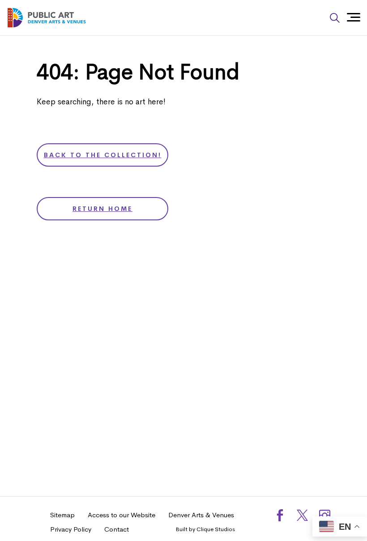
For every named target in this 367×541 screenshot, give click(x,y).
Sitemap (62, 515)
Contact (116, 529)
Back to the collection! (103, 155)
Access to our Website (121, 515)
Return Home (102, 209)
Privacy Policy (70, 529)
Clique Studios (215, 529)
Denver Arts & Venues (201, 515)
